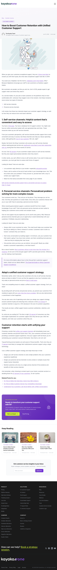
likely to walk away (31, 280)
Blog (3, 18)
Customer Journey (9, 18)
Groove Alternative (5, 531)
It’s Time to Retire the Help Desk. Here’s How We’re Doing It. (21, 381)
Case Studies (42, 495)
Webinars (41, 497)
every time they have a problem (27, 293)
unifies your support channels (24, 331)
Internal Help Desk (24, 503)
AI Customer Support (25, 489)
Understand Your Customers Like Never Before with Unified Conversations (26, 386)
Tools (40, 503)
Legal (19, 567)
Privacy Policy (12, 567)
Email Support (23, 495)
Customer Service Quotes (45, 505)
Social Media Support (25, 500)
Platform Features (5, 492)
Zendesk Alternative (6, 520)
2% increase (41, 301)
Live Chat (3, 500)
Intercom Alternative (6, 526)
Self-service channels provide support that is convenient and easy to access (24, 183)
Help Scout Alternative (6, 528)
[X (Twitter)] (46, 548)
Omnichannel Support (25, 497)
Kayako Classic (4, 537)
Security (22, 523)
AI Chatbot (22, 492)
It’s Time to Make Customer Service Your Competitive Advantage (23, 384)
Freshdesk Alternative (6, 523)
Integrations (4, 508)
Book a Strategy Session (26, 520)
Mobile (2, 511)
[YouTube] (55, 548)
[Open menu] (55, 4)
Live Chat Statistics (43, 500)
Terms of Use (4, 567)
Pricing (2, 489)
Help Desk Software (6, 495)
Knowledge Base (5, 505)
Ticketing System (5, 497)
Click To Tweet (6, 185)
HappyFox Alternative (6, 534)
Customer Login (43, 508)
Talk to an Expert (11, 414)
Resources (41, 492)
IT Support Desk (24, 505)
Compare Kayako (5, 518)
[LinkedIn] (52, 548)
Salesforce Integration (25, 528)
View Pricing (25, 414)
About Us (22, 518)
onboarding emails (41, 168)
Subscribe (39, 470)
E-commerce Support (25, 508)
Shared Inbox (4, 503)
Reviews (22, 526)
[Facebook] (49, 548)
